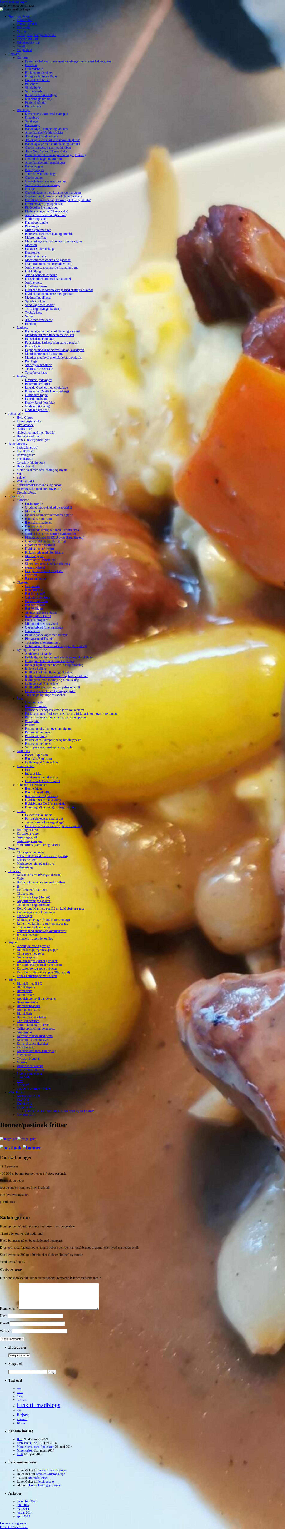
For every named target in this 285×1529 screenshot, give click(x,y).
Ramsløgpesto (26, 455)
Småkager (31, 121)
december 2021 (27, 1501)
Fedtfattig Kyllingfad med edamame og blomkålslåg (59, 657)
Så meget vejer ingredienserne (36, 35)
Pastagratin (32, 721)
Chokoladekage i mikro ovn (43, 159)
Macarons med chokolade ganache (48, 260)
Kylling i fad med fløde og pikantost (49, 672)
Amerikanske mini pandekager (45, 162)
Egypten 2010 (26, 1107)
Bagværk (14, 54)
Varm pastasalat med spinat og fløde (48, 747)
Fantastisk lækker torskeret (42, 781)
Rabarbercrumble (36, 222)
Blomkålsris (24, 991)
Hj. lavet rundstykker (39, 72)
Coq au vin (32, 586)
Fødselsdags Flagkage (39, 338)
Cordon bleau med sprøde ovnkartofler (50, 533)
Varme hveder (34, 91)
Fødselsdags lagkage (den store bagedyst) (52, 342)
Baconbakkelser (35, 578)
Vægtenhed (24, 50)
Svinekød (23, 500)
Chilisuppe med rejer (30, 852)
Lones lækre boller (37, 80)
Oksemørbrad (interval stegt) (44, 627)
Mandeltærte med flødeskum (44, 353)
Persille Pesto (25, 451)
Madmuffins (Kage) (38, 297)
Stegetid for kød (27, 39)
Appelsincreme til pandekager (36, 998)
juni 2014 (23, 1505)
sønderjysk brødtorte (38, 365)
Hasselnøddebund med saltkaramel (48, 279)
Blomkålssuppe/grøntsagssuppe (37, 950)
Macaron (31, 245)
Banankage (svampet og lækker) (46, 129)
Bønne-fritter (33, 788)
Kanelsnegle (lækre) (38, 99)
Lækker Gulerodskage (39, 249)
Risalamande (25, 425)
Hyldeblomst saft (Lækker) (43, 800)
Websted (5, 1331)
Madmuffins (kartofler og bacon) (38, 845)
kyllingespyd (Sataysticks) (42, 683)
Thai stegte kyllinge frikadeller (45, 695)
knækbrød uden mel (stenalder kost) (48, 264)
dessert (20, 1392)
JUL (19, 1439)
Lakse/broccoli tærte (38, 815)
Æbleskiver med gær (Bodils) (36, 432)
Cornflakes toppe (36, 395)
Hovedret (21, 1400)
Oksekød (23, 582)
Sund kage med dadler (39, 305)
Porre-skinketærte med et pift (44, 818)
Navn (3, 1315)
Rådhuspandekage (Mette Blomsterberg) (43, 920)
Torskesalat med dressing (41, 777)
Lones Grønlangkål (29, 421)
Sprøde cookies (35, 301)
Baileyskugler (34, 166)
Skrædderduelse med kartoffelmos (47, 563)
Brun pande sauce (28, 1009)
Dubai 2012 (24, 1103)
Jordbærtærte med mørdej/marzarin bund (51, 267)
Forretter (14, 848)
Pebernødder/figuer (37, 383)
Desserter (14, 871)
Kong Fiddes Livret (38, 616)
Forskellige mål (27, 24)
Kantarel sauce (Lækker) (41, 796)
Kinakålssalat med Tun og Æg (36, 1051)
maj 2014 (23, 1508)
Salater (21, 477)
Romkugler (32, 226)
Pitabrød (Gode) (35, 102)
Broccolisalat (25, 466)
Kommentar (9, 1308)
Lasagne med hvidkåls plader (44, 571)
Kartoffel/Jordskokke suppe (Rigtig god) (43, 972)
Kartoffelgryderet (28, 833)
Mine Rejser (16, 1092)
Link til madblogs (38, 1405)
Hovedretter (16, 496)
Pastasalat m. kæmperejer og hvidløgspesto (53, 740)
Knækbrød (32, 117)
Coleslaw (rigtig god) (31, 462)
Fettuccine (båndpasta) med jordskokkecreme (54, 710)
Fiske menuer (25, 766)
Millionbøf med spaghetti (41, 623)
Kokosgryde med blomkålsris (44, 552)
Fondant (30, 324)
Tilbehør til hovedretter (32, 785)
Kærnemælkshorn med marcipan (46, 114)
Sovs (20, 1081)
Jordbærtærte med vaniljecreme (45, 215)
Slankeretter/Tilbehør (30, 1069)
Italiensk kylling (35, 668)
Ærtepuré (23, 1084)
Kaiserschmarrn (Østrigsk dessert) (39, 875)
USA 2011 (24, 1099)
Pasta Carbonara (36, 706)
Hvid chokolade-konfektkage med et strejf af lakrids (59, 290)
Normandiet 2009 (28, 1096)
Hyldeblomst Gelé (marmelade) (45, 803)
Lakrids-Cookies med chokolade (46, 387)
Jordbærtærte (33, 282)
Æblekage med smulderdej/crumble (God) (52, 140)
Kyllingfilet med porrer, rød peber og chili (52, 687)
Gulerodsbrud (34, 69)
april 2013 (23, 1516)
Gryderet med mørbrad (40, 545)
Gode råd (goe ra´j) (37, 410)
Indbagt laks (33, 773)
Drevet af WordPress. (14, 1527)
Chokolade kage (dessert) (33, 897)
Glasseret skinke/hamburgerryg (45, 541)
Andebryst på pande (38, 653)
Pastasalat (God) (27, 447)
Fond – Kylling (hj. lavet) (33, 1024)
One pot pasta (34, 702)
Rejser (23, 1414)
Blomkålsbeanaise (28, 1006)
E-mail (4, 1323)
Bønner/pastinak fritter (31, 1017)
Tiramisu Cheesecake (39, 368)
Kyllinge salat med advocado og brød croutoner (56, 676)
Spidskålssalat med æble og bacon (39, 485)
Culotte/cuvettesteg (37, 597)
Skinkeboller (33, 87)
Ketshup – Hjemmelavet (33, 1039)
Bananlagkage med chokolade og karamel (52, 144)
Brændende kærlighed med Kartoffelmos (52, 530)
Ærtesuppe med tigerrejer (33, 946)
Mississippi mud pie (38, 230)
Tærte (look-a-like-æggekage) (44, 822)
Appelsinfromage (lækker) (34, 901)
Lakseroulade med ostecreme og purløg (42, 856)
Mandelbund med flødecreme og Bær (49, 335)
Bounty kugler (34, 170)
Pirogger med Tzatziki (39, 638)
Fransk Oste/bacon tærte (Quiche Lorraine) (53, 826)
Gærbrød (23, 57)
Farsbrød (31, 575)
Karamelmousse (35, 256)
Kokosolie (23, 27)
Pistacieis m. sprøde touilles (35, 938)
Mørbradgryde (34, 556)
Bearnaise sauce (27, 1002)
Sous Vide (23, 1077)
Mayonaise (24, 1054)
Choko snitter (34, 177)
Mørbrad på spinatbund (40, 560)
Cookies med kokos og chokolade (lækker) (53, 196)
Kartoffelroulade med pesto (35, 1036)
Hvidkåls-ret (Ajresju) (39, 548)
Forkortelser (25, 20)
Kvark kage (32, 346)
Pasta (20, 698)
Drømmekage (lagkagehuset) (44, 204)
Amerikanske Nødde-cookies (44, 132)
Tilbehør (13, 980)
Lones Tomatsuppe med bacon (37, 976)
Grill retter (23, 751)
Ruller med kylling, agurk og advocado (42, 923)
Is (18, 886)
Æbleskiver (24, 428)
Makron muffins (35, 237)
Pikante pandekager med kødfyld (46, 635)
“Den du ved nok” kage (40, 174)
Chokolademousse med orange (45, 181)
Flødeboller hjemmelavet (41, 207)
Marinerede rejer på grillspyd (36, 863)
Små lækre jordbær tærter (33, 927)
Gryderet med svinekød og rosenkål (48, 507)
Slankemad (22, 1419)
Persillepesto (25, 458)
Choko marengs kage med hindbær (48, 147)
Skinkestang (25, 867)
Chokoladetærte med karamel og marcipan (53, 192)
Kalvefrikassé (34, 590)
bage (19, 1389)
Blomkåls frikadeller (38, 522)
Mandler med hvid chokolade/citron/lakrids (53, 357)
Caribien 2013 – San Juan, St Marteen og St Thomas (59, 1111)
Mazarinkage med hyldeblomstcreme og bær (54, 241)
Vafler (29, 316)
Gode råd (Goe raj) (37, 406)
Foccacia (31, 65)
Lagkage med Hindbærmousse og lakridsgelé (54, 350)
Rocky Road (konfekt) (40, 402)
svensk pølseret (35, 567)
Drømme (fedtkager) (38, 380)
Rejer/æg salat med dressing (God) (39, 488)
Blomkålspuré (26, 987)
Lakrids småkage (36, 398)
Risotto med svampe (30, 1066)
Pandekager (24, 916)
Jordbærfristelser (27, 935)
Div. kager (23, 110)
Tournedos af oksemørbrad (42, 642)
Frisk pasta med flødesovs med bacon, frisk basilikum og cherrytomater (72, 713)
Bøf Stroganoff (35, 593)
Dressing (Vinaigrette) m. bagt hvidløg (50, 807)
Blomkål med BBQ (38, 792)
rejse (19, 1410)
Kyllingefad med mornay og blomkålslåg (52, 680)
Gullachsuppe (26, 957)
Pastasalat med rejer (38, 732)
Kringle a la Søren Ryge (41, 76)
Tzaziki (21, 46)
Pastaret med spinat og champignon (48, 728)
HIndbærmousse (36, 286)
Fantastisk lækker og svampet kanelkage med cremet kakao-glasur (68, 61)
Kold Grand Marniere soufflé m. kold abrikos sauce (50, 908)
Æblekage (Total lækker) (41, 136)
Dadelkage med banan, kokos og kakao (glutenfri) (58, 200)
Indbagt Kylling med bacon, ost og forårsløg (54, 665)
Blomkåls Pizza (35, 526)
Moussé (22, 1062)
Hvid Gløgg (33, 271)
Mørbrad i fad (34, 511)
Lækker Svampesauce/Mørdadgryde (49, 515)
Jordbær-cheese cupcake (41, 275)
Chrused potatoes (28, 1021)
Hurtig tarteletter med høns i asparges (49, 661)
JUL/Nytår (15, 413)
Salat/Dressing (17, 443)
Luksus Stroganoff (37, 620)
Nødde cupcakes (36, 219)
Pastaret (30, 725)
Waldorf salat (25, 481)
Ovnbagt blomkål (28, 1058)
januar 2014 (24, 1512)
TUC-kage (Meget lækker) (42, 309)
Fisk (28, 770)
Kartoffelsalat (25, 1047)
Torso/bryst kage (36, 372)
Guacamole (24, 1032)
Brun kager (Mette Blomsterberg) (47, 391)
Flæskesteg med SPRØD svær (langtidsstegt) (54, 537)
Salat (20, 473)
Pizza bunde (33, 106)
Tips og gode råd (19, 16)
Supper (13, 942)
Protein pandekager (29, 1073)
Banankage (32, 125)
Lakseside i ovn (27, 860)
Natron (21, 31)
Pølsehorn (31, 84)
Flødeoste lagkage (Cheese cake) (46, 211)
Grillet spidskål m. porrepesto (36, 1028)
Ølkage (30, 189)
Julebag (22, 376)
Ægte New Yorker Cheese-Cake (46, 151)
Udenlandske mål (28, 42)
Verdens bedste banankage (42, 185)
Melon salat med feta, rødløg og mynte (42, 470)
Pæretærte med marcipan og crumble (49, 234)
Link (20, 1454)
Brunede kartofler (28, 436)
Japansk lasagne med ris (41, 612)
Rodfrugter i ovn (28, 830)
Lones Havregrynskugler (33, 440)
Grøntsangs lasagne (29, 841)
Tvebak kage (33, 312)
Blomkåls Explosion (38, 518)
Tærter (21, 811)
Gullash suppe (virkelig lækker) (37, 961)
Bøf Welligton (34, 608)
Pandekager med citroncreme (36, 912)
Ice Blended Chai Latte (32, 890)
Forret (20, 1396)
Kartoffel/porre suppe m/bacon (37, 968)
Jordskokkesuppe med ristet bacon (39, 965)
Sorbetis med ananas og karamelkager (41, 931)
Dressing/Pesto (26, 492)
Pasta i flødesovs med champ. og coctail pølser (55, 717)
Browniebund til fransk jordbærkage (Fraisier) (55, 155)
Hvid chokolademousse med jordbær (49, 294)
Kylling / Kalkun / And (32, 650)
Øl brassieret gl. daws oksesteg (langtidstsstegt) (56, 646)
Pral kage (31, 361)
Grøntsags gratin (27, 837)
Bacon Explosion (36, 601)
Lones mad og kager (13, 2)
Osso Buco (32, 631)
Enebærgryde (34, 503)
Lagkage (22, 327)
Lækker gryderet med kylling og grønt (50, 691)
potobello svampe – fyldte (34, 1088)
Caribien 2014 (26, 1114)
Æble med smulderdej (39, 320)
